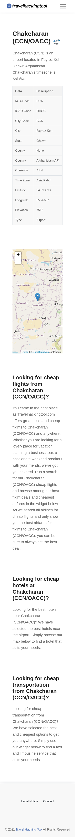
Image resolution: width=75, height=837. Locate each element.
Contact (48, 801)
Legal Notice (29, 801)
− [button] (18, 261)
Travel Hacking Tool (29, 829)
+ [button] (18, 254)
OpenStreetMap (41, 351)
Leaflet (25, 351)
